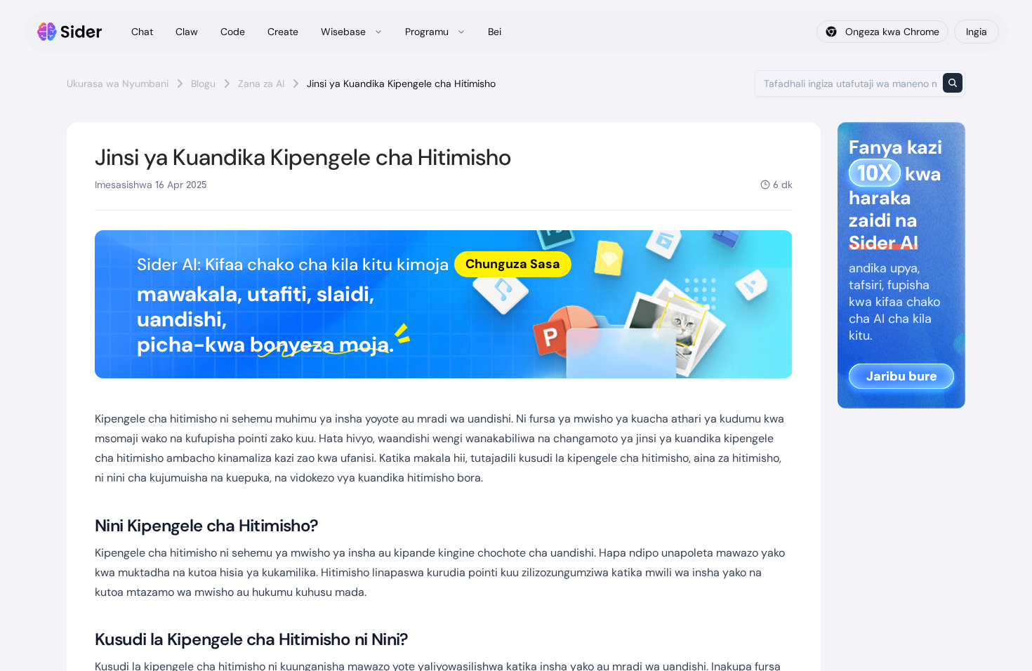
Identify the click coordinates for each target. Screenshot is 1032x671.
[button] (444, 304)
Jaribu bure (901, 376)
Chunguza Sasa (512, 263)
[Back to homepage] (70, 31)
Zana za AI (261, 83)
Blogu (203, 83)
